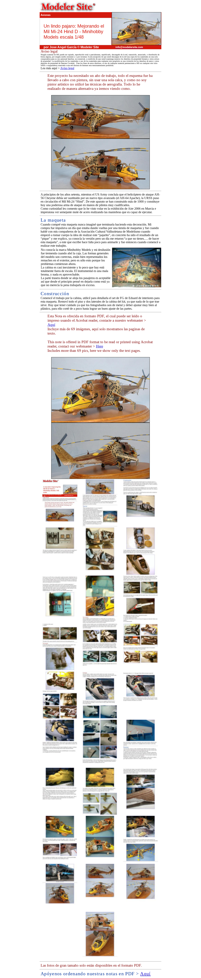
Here (99, 346)
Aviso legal (67, 68)
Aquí (51, 325)
